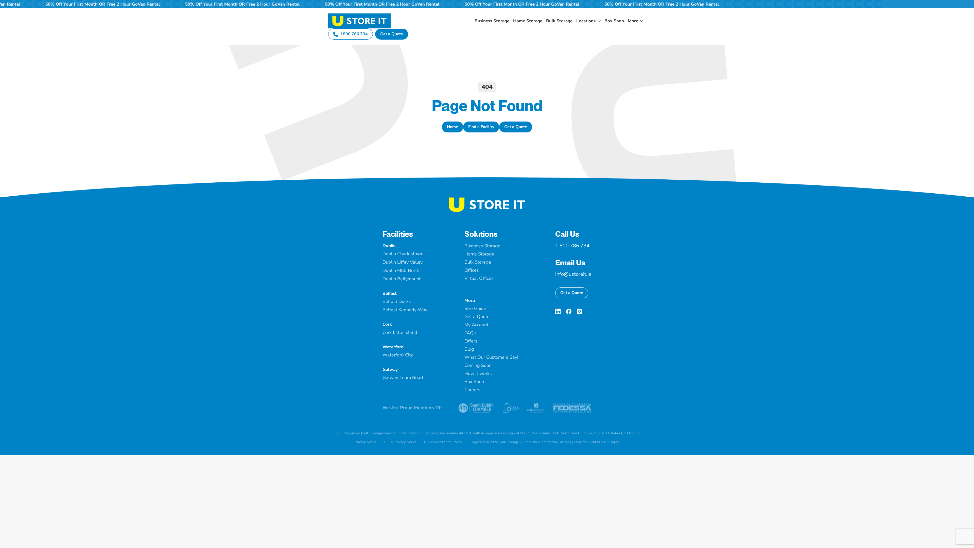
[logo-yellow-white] (487, 199)
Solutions (481, 233)
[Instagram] (579, 311)
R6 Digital (612, 442)
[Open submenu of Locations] (598, 21)
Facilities (397, 233)
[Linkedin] (558, 311)
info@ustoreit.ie (573, 274)
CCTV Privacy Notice (400, 442)
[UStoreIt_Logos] (359, 15)
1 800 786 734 (572, 245)
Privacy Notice (366, 442)
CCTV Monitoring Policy (443, 442)
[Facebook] (568, 311)
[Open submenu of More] (640, 21)
